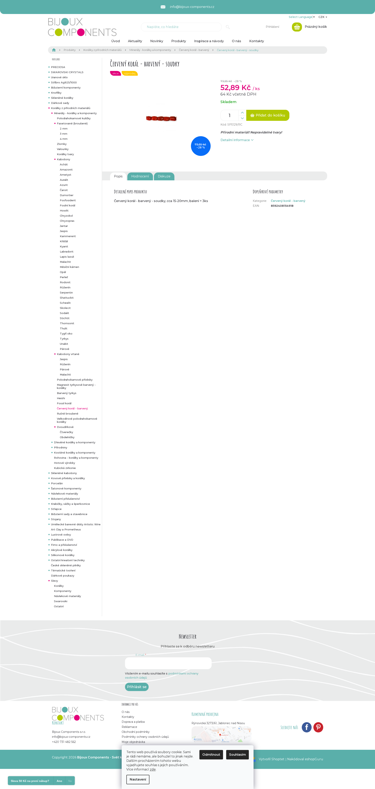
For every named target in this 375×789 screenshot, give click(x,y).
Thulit (63, 328)
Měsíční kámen (69, 266)
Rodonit (65, 282)
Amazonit (66, 169)
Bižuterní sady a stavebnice (69, 514)
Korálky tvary (65, 154)
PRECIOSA (58, 67)
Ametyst (65, 174)
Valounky (63, 149)
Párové (64, 348)
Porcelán (57, 483)
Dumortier (66, 195)
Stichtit (64, 318)
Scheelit (65, 302)
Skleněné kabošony (64, 473)
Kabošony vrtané (68, 354)
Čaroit (64, 190)
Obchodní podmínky (136, 732)
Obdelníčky (67, 437)
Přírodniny (60, 447)
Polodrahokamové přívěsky (75, 379)
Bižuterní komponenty (66, 87)
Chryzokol (66, 215)
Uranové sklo (59, 77)
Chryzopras (67, 220)
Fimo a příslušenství (64, 544)
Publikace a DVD (62, 539)
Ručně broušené (67, 413)
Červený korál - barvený (72, 408)
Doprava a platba (133, 722)
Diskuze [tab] (164, 176)
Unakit (64, 343)
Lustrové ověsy (61, 534)
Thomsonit (67, 323)
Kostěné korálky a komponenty (74, 452)
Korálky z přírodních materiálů (70, 108)
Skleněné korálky (62, 97)
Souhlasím (237, 754)
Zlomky (62, 143)
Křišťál (64, 241)
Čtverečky (66, 432)
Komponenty (62, 590)
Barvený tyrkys (66, 393)
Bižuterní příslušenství (65, 498)
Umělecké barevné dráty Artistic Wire (76, 524)
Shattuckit (67, 297)
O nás (126, 712)
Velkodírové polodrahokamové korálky (77, 420)
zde (153, 769)
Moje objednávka (133, 742)
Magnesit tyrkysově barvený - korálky (76, 386)
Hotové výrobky (64, 462)
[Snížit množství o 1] (242, 118)
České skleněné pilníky (66, 565)
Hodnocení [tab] (140, 176)
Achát (64, 164)
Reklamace (129, 727)
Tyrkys (64, 338)
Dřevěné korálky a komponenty (74, 442)
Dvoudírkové (65, 427)
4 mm (64, 138)
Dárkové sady (60, 102)
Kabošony (63, 159)
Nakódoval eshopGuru (305, 759)
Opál (63, 272)
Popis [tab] (118, 176)
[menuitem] (115, 41)
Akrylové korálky (61, 549)
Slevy (54, 580)
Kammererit (68, 236)
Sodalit (64, 313)
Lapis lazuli (67, 256)
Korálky (59, 585)
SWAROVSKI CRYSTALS (67, 72)
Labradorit (66, 251)
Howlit (64, 210)
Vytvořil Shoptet (271, 759)
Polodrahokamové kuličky (74, 118)
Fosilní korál (67, 205)
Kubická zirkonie (65, 467)
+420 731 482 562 (64, 742)
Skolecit (65, 307)
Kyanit (64, 246)
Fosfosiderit (68, 200)
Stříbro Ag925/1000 (64, 82)
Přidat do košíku (270, 115)
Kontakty (128, 717)
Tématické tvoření (63, 570)
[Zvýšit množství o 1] (242, 113)
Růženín (65, 287)
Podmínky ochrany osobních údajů (145, 737)
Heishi (61, 398)
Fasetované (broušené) (72, 123)
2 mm (64, 128)
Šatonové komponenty (66, 488)
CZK (322, 17)
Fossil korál (64, 403)
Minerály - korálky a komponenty (75, 113)
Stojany (56, 519)
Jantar (64, 225)
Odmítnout (211, 754)
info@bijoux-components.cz (71, 737)
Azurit (64, 184)
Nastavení (138, 779)
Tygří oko (66, 333)
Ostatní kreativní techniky (68, 560)
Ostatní (59, 606)
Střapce (56, 508)
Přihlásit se (137, 687)
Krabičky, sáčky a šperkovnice (70, 503)
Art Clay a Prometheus (66, 529)
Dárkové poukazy (62, 575)
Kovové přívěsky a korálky (68, 478)
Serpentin (66, 292)
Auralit (64, 179)
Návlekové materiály (64, 493)
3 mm (63, 133)
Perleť (64, 277)
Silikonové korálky (62, 555)
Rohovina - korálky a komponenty (76, 457)
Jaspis (64, 231)
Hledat (228, 27)
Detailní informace (235, 140)
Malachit (65, 261)
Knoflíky (56, 92)
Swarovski (60, 601)
